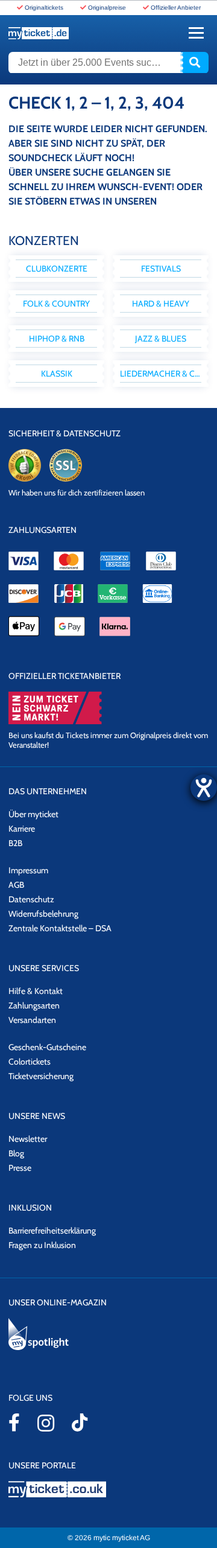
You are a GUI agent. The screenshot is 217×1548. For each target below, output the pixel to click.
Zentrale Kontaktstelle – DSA (60, 928)
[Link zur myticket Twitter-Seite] (79, 1422)
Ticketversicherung (41, 1076)
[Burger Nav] (196, 33)
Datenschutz (31, 899)
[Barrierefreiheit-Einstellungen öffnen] (203, 787)
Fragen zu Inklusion (42, 1245)
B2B (15, 843)
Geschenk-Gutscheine (47, 1047)
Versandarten (32, 1019)
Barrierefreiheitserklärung (52, 1230)
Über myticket (33, 814)
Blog (16, 1153)
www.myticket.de (38, 33)
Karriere (21, 828)
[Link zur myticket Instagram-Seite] (45, 1423)
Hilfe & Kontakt (35, 991)
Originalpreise (107, 7)
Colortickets (29, 1061)
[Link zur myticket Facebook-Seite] (14, 1422)
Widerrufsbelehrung (43, 913)
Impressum (28, 870)
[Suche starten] (195, 63)
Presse (19, 1167)
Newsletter (27, 1138)
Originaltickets (44, 7)
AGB (16, 884)
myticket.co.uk (108, 1489)
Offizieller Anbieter (176, 7)
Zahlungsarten (34, 1005)
